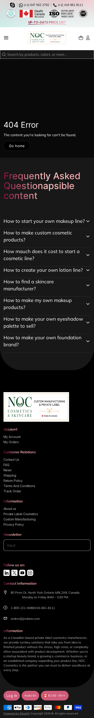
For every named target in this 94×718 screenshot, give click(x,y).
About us (9, 509)
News (7, 470)
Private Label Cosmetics (20, 514)
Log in (11, 695)
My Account (12, 437)
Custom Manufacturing (19, 519)
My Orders (11, 442)
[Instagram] (30, 573)
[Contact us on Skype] (13, 4)
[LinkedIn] (6, 573)
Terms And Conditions (19, 486)
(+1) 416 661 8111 (70, 5)
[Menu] (7, 37)
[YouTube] (22, 573)
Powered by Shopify (16, 713)
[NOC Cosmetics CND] (46, 37)
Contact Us (11, 459)
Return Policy (13, 480)
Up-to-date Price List (47, 22)
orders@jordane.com (25, 619)
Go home (17, 146)
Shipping (9, 475)
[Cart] (81, 37)
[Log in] (88, 38)
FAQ (6, 465)
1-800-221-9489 (22, 608)
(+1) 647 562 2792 (36, 5)
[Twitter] (14, 573)
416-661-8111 (45, 608)
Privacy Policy (13, 524)
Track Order (12, 491)
